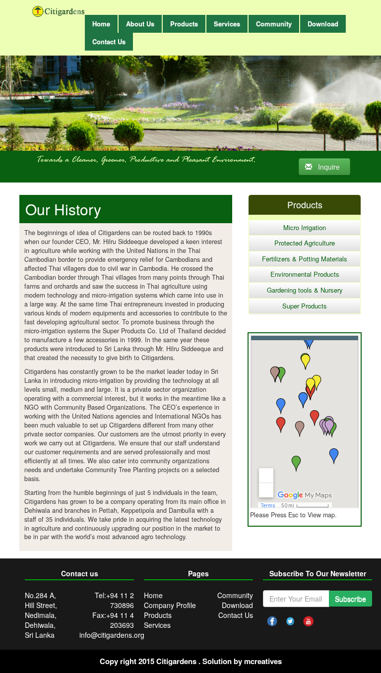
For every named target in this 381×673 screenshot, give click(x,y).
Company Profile (170, 605)
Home (153, 595)
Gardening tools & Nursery (305, 290)
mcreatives (263, 661)
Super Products (304, 305)
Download (237, 605)
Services (157, 625)
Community (235, 595)
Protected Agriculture (304, 242)
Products (158, 615)
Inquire (328, 167)
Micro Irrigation (304, 227)
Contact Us (235, 615)
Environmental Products (304, 274)
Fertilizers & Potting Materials (304, 258)
